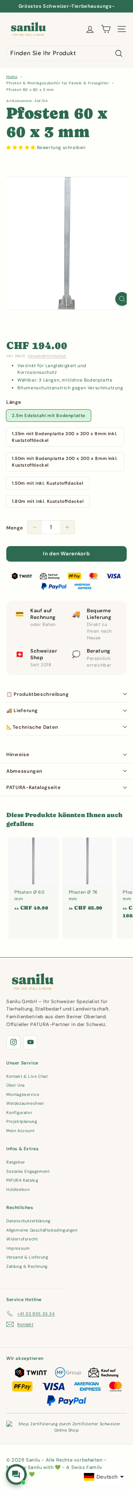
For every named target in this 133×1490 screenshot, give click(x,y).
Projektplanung (21, 1121)
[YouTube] (30, 1042)
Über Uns (15, 1085)
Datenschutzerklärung (28, 1220)
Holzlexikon (18, 1189)
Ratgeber (15, 1162)
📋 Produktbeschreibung (37, 694)
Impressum (18, 1248)
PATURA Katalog (22, 1180)
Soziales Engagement (28, 1171)
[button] (21, 147)
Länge (13, 402)
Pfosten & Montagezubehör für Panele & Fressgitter (57, 83)
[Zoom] (122, 299)
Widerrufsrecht (22, 1239)
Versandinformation (47, 355)
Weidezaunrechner (25, 1103)
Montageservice (22, 1094)
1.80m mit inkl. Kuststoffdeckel (48, 501)
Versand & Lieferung (27, 1257)
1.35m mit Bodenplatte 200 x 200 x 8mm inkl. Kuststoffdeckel (64, 437)
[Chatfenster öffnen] (16, 1474)
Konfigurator (19, 1112)
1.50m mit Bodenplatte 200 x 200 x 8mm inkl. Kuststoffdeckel (65, 462)
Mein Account (20, 1130)
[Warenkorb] (106, 29)
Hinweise (17, 754)
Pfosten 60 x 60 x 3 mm (30, 89)
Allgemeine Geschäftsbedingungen (42, 1230)
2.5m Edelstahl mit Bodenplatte (48, 416)
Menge (14, 528)
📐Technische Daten (32, 727)
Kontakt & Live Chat (27, 1076)
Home (11, 76)
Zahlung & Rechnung (27, 1266)
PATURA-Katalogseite (33, 787)
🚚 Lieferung (22, 710)
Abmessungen (24, 771)
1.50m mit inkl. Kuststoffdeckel (47, 483)
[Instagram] (13, 1042)
